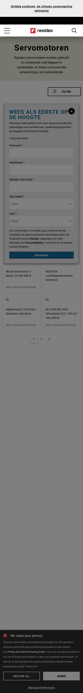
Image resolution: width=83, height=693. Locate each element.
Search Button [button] (74, 30)
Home (41, 30)
